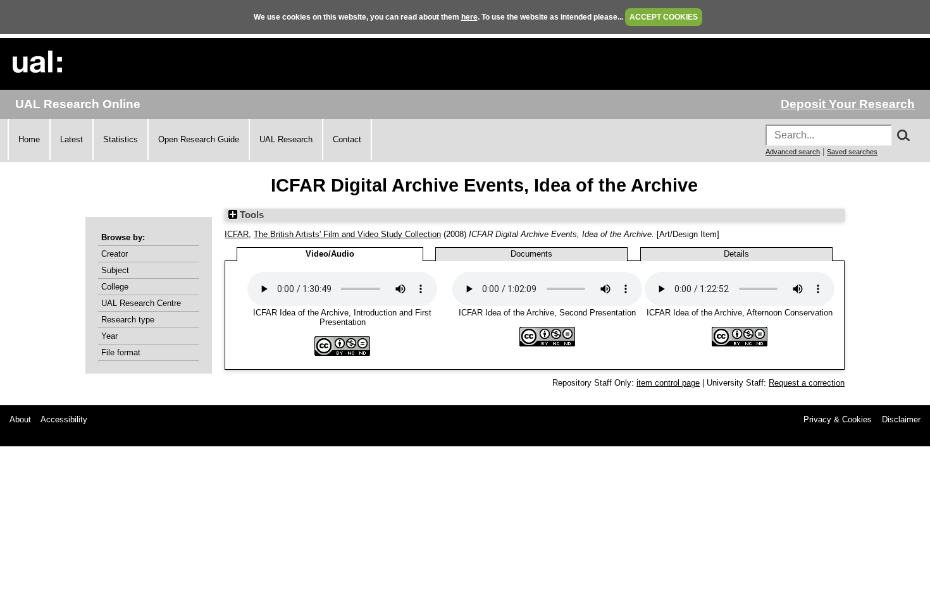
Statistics (120, 139)
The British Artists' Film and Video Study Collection (347, 234)
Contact (347, 139)
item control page (668, 383)
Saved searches (852, 152)
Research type (127, 319)
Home (29, 139)
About (20, 419)
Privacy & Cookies (837, 419)
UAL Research (286, 139)
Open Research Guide (198, 139)
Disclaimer (901, 419)
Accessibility (63, 419)
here (469, 17)
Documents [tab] (531, 254)
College (114, 286)
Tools (250, 215)
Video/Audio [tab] (330, 254)
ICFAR (237, 234)
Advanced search (793, 152)
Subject (115, 270)
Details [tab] (736, 254)
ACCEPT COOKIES (663, 17)
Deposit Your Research (848, 104)
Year (109, 336)
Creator (114, 254)
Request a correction (807, 383)
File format (120, 352)
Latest (71, 139)
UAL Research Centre (141, 303)
